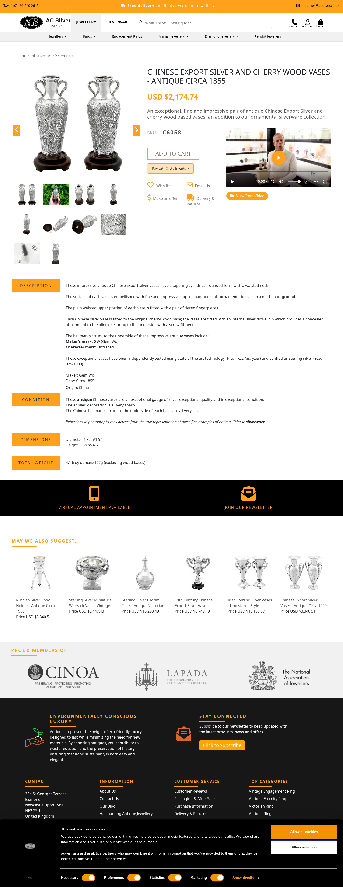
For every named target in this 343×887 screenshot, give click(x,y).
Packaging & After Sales (195, 798)
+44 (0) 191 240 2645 (22, 5)
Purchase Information (193, 806)
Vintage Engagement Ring (272, 791)
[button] (140, 22)
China (84, 387)
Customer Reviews (190, 791)
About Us (108, 791)
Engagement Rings (127, 36)
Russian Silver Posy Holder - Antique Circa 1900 (35, 605)
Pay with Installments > (170, 168)
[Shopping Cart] (320, 22)
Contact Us (109, 798)
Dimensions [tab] (36, 439)
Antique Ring (260, 813)
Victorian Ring (261, 806)
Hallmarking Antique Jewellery (126, 813)
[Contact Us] (295, 22)
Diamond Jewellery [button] (220, 36)
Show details (243, 878)
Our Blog (108, 806)
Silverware (118, 22)
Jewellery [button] (56, 36)
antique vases (182, 335)
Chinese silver (87, 319)
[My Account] (307, 22)
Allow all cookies (304, 832)
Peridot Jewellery (268, 36)
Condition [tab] (36, 399)
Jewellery (86, 22)
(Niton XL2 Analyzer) (243, 358)
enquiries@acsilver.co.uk (320, 5)
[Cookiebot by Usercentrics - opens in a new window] (30, 877)
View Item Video (250, 195)
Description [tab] (36, 285)
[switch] (134, 877)
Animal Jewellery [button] (172, 36)
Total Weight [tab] (35, 462)
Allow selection (304, 847)
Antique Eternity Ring (267, 798)
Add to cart (173, 153)
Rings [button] (88, 36)
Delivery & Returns (190, 813)
